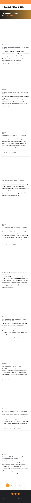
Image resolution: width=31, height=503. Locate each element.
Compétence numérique (7, 337)
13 (19, 485)
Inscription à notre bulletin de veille (11, 366)
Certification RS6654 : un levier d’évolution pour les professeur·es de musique (15, 457)
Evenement (5, 198)
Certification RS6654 (7, 63)
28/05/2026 (4, 89)
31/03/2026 (4, 132)
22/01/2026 (4, 363)
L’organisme (13, 497)
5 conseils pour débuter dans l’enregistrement (14, 411)
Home (3, 15)
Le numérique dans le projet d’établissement (14, 135)
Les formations (21, 497)
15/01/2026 (4, 454)
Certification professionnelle (10, 498)
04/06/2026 (4, 44)
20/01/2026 (4, 408)
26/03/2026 (4, 178)
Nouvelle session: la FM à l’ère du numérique (14, 227)
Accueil (7, 497)
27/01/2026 (4, 316)
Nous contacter (20, 2)
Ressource (5, 152)
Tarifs (19, 498)
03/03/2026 (4, 270)
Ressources (25, 498)
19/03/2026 (4, 224)
